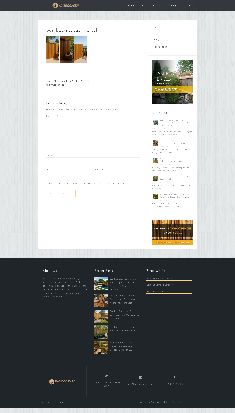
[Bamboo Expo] (62, 382)
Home (130, 5)
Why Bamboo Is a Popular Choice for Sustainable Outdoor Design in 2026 (123, 346)
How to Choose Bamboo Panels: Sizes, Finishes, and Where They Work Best (123, 299)
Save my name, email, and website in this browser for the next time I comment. (88, 183)
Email (49, 169)
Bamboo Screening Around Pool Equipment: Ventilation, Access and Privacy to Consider (174, 123)
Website (99, 169)
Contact (185, 5)
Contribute (47, 402)
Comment (52, 116)
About (142, 5)
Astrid (175, 402)
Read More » (173, 135)
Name (50, 155)
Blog (173, 5)
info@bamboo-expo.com (140, 384)
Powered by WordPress (150, 402)
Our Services (158, 5)
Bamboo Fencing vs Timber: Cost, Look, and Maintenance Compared (124, 315)
